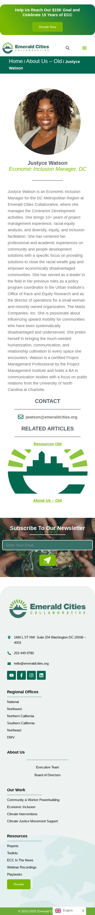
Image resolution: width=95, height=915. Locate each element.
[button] (84, 48)
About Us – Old (44, 61)
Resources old (48, 444)
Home (16, 61)
